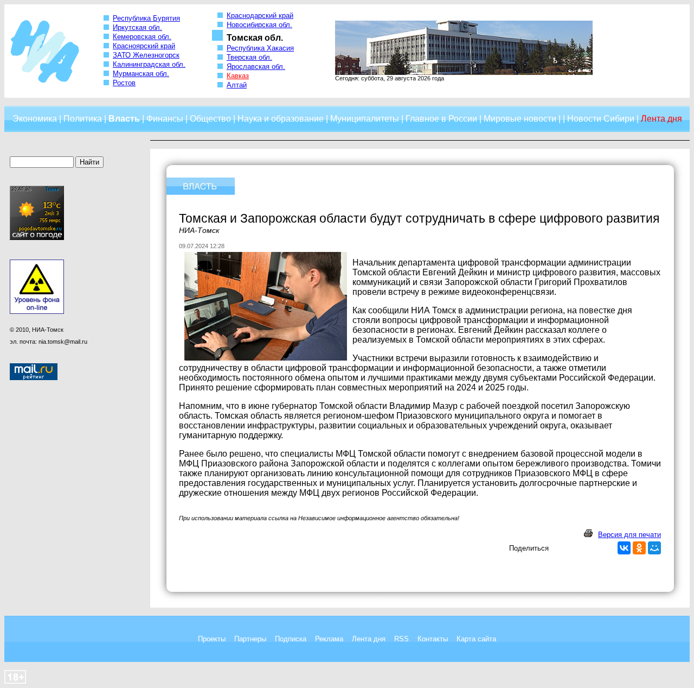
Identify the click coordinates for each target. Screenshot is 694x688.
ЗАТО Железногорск (146, 55)
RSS (401, 639)
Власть (124, 118)
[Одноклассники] (639, 547)
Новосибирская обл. (259, 25)
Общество (210, 118)
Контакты (432, 639)
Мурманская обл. (141, 74)
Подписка (290, 639)
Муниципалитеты (364, 118)
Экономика (34, 118)
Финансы (164, 118)
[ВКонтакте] (624, 547)
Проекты (212, 639)
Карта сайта (476, 639)
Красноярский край (144, 46)
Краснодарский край (260, 15)
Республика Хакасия (260, 48)
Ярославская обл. (256, 66)
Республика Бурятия (146, 18)
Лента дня (368, 639)
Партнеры (250, 639)
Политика (82, 118)
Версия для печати (629, 535)
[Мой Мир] (654, 547)
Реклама (329, 639)
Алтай (237, 85)
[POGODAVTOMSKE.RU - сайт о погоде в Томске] (37, 238)
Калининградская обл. (149, 64)
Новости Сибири (600, 118)
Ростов (124, 83)
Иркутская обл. (137, 27)
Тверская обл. (249, 57)
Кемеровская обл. (142, 37)
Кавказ (238, 76)
